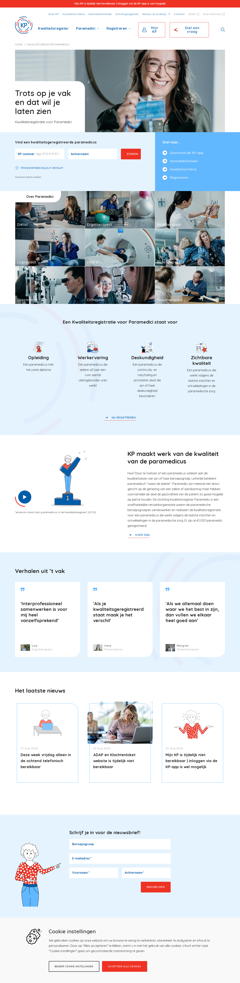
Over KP (53, 14)
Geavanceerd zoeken (28, 177)
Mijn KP (154, 30)
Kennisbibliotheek (100, 14)
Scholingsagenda (127, 14)
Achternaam (80, 154)
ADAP (192, 14)
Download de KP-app (187, 153)
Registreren (116, 28)
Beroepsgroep (83, 844)
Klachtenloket (212, 14)
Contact (179, 14)
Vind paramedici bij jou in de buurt (42, 167)
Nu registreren (124, 417)
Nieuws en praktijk (154, 14)
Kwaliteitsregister (53, 28)
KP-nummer (26, 154)
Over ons (142, 535)
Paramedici (85, 28)
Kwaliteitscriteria (74, 14)
